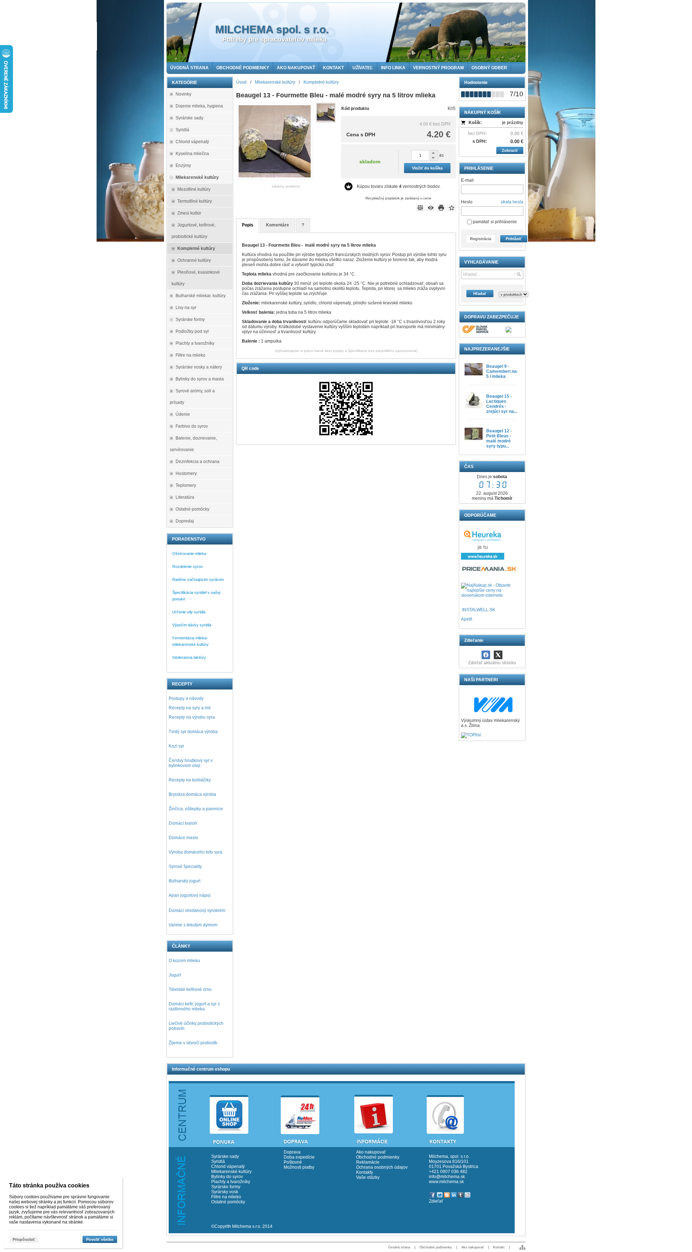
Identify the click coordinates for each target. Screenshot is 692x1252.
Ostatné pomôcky (228, 1201)
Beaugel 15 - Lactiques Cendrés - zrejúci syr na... (501, 404)
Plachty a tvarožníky (230, 1181)
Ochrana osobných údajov (382, 1167)
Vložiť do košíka (427, 168)
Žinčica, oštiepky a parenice (196, 808)
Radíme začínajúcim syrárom (198, 579)
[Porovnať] (420, 207)
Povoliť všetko (100, 1239)
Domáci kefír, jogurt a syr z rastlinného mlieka (194, 1006)
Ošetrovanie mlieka (189, 553)
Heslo (467, 201)
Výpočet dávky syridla (191, 625)
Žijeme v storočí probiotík (193, 1042)
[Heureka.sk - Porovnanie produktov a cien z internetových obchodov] (482, 558)
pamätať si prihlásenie (494, 221)
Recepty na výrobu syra (192, 717)
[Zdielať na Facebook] (486, 655)
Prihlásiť (514, 239)
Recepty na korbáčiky (190, 779)
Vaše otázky (368, 1177)
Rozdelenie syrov (187, 566)
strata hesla (512, 201)
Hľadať (479, 293)
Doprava (292, 1152)
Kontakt (499, 1247)
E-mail (467, 180)
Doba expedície (299, 1157)
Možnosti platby (299, 1167)
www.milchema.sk (446, 1181)
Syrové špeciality (185, 866)
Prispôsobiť (24, 1239)
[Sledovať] (430, 207)
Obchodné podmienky (377, 1157)
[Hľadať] (518, 274)
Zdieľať (436, 1201)
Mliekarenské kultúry (231, 1171)
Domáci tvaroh (183, 823)
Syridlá (218, 1161)
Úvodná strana (399, 1247)
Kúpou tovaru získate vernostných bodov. (398, 186)
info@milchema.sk (447, 1176)
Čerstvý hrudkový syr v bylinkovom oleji (191, 763)
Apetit (466, 619)
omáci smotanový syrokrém (198, 910)
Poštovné (293, 1162)
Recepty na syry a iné (190, 707)
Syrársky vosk (224, 1191)
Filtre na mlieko (226, 1196)
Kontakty (364, 1172)
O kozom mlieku (184, 960)
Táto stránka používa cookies (49, 1185)
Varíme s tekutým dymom (193, 924)
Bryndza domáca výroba (192, 794)
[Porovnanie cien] (489, 570)
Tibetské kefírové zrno (190, 989)
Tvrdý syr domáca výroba (193, 731)
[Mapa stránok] (522, 1247)
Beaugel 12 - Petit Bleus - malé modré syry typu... (499, 438)
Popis (247, 225)
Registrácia (480, 239)
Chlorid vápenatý (228, 1166)
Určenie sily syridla (188, 612)
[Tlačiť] (441, 207)
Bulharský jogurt (184, 880)
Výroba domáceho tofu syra (195, 852)
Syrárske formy (226, 1186)
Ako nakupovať (371, 1152)
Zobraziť (510, 150)
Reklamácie (368, 1162)
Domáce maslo (183, 837)
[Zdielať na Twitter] (498, 655)
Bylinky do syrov (227, 1176)
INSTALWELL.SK (478, 609)
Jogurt (175, 975)
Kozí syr (176, 746)
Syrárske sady (225, 1156)
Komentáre (277, 225)
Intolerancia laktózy (189, 657)
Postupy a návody (186, 698)
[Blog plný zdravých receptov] (461, 609)
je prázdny (512, 122)
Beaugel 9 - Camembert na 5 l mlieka (501, 371)
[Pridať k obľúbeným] (451, 207)
